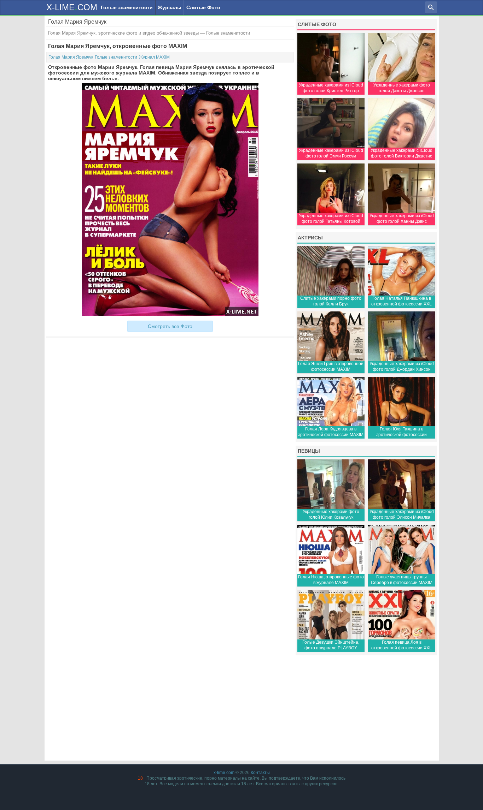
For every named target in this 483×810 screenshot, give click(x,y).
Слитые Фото (203, 7)
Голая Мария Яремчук (70, 57)
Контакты (260, 772)
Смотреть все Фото (170, 326)
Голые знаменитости (127, 7)
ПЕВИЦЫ (309, 451)
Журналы (169, 7)
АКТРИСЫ (310, 237)
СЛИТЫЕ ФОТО (317, 24)
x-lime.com (224, 772)
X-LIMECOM (71, 6)
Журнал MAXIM (154, 57)
